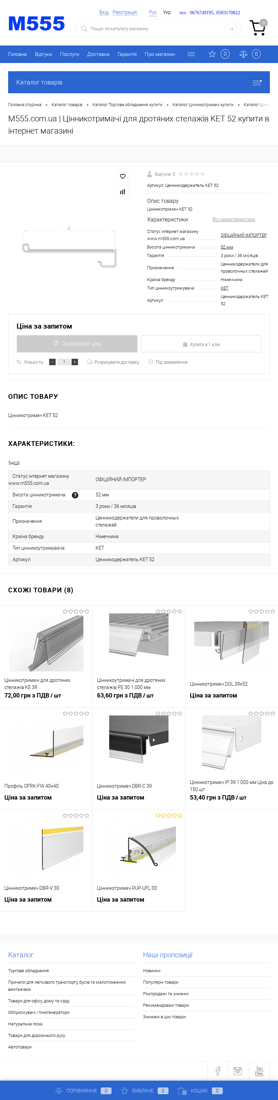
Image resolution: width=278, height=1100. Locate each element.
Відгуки (43, 54)
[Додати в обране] (123, 177)
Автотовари (20, 1046)
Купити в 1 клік (205, 344)
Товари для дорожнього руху (36, 1035)
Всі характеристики (234, 219)
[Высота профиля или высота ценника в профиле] (75, 495)
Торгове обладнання (28, 970)
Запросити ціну (82, 343)
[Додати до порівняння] (123, 191)
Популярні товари (160, 982)
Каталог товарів (39, 82)
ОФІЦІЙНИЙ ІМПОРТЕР (244, 235)
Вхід (103, 12)
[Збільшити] (69, 246)
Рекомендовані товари (166, 1005)
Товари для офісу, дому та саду (39, 1000)
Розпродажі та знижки (165, 993)
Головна (17, 54)
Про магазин (160, 54)
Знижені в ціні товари (164, 1016)
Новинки (151, 970)
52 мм (227, 247)
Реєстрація (125, 12)
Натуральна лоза (25, 1023)
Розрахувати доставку (117, 361)
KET (225, 288)
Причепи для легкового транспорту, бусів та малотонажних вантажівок (67, 986)
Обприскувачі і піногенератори (39, 1012)
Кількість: (34, 361)
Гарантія (127, 54)
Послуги (69, 54)
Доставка (98, 54)
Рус (153, 12)
